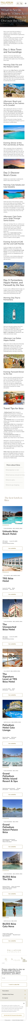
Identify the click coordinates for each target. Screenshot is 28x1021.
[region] (13, 1010)
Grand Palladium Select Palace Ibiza (10, 828)
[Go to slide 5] (21, 665)
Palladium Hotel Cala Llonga (9, 727)
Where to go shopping (12, 485)
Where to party (10, 480)
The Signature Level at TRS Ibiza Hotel (10, 678)
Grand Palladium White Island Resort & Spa (10, 777)
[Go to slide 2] (17, 665)
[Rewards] (17, 3)
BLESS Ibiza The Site (9, 878)
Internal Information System (17, 1020)
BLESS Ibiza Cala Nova (9, 925)
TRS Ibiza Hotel (8, 579)
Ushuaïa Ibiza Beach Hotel (10, 532)
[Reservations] (21, 3)
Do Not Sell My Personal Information (13, 1015)
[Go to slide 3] (18, 665)
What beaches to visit (12, 470)
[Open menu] (25, 3)
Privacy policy (7, 1020)
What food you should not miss (15, 475)
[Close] (24, 1003)
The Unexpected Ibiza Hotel (9, 627)
